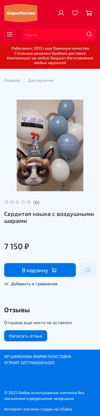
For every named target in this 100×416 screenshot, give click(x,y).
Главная (12, 80)
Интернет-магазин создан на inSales (38, 409)
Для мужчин (41, 80)
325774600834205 (37, 362)
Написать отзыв (25, 335)
